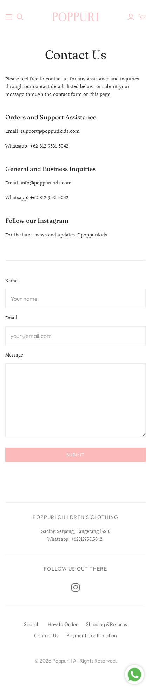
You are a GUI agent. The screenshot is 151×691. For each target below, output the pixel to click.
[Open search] (20, 16)
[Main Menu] (8, 16)
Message (14, 355)
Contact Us (46, 635)
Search (32, 624)
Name (11, 281)
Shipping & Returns (106, 624)
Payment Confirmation (91, 635)
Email (11, 318)
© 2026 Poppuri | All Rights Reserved (75, 661)
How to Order (63, 624)
